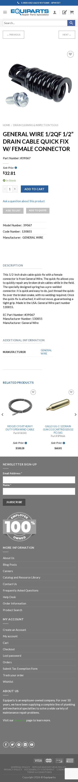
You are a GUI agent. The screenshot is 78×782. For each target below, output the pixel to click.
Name (7, 485)
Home (6, 125)
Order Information (14, 603)
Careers (8, 571)
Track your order (13, 675)
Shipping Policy (20, 767)
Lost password (12, 655)
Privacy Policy (13, 769)
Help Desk (9, 597)
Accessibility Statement (39, 769)
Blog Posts (10, 564)
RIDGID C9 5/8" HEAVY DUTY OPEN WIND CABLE (20, 428)
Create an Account (14, 629)
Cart (6, 642)
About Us (8, 558)
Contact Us (10, 584)
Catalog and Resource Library (21, 577)
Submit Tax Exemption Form (20, 668)
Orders (7, 662)
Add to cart (34, 189)
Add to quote (38, 210)
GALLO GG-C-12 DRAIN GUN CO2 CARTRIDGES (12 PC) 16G (58, 429)
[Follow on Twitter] (12, 745)
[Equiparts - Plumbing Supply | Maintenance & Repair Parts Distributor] (30, 12)
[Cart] (73, 12)
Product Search (12, 610)
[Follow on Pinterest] (19, 745)
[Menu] (5, 12)
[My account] (55, 12)
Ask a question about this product (24, 201)
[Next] (75, 422)
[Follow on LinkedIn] (25, 745)
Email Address (12, 473)
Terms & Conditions (39, 772)
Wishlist (8, 681)
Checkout (9, 649)
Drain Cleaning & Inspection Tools (35, 125)
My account (10, 636)
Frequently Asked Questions (20, 590)
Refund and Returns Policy (49, 767)
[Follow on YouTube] (32, 745)
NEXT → (67, 34)
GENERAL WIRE (46, 352)
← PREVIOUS (13, 34)
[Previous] (3, 422)
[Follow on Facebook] (6, 745)
